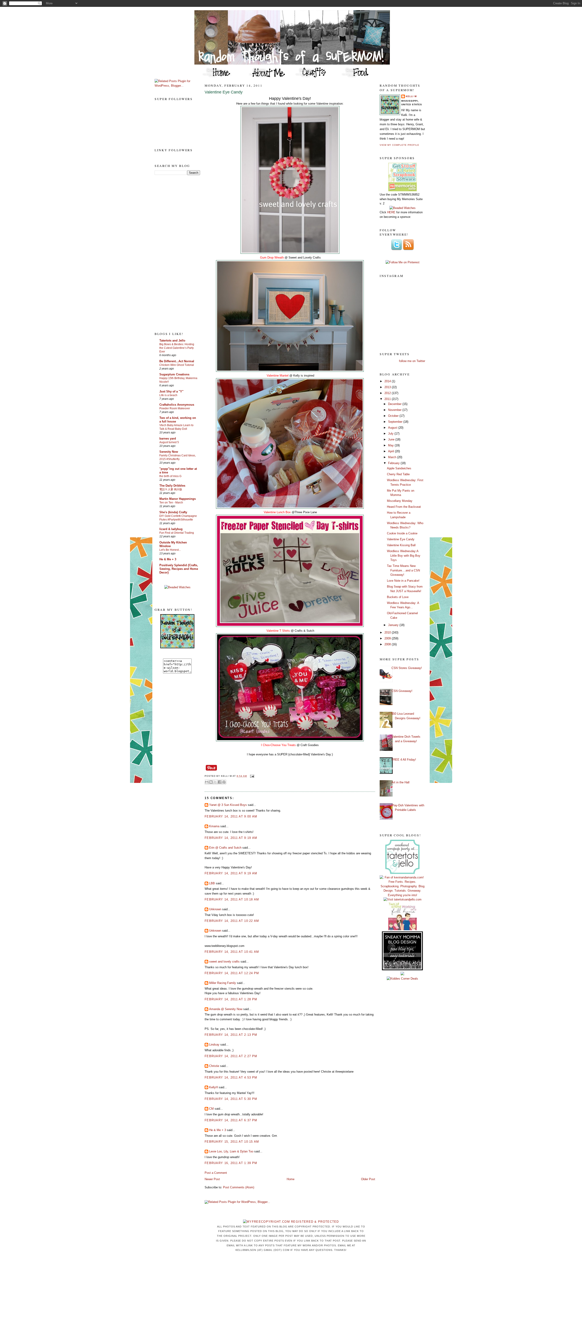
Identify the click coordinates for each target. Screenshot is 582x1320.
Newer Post (212, 1179)
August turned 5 (169, 442)
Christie (214, 1066)
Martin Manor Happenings (177, 498)
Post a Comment (216, 1172)
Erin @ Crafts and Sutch (225, 847)
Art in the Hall (400, 782)
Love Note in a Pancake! (403, 580)
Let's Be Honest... (170, 549)
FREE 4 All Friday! (403, 759)
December (395, 404)
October (393, 415)
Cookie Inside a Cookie (402, 533)
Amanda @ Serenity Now (225, 1009)
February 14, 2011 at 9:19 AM (231, 838)
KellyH (213, 1087)
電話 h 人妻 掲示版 (170, 489)
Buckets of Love (398, 597)
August (393, 427)
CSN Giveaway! (401, 691)
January (393, 625)
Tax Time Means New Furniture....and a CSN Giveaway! (403, 570)
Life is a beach (168, 395)
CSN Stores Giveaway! (406, 668)
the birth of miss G (170, 476)
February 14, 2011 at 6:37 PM (231, 1120)
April (391, 451)
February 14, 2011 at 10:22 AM (232, 921)
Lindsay (214, 1044)
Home (290, 1179)
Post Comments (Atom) (238, 1187)
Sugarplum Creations (174, 374)
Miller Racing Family (222, 983)
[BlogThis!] (211, 782)
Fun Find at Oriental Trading (176, 532)
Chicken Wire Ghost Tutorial (176, 365)
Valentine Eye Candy (224, 92)
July (391, 433)
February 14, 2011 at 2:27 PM (231, 1056)
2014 (388, 381)
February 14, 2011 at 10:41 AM (232, 951)
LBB (212, 883)
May (391, 445)
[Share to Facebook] (219, 782)
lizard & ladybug (171, 529)
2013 (388, 387)
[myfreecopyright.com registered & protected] (291, 1221)
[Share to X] (215, 782)
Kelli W (411, 96)
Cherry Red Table (398, 474)
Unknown (215, 909)
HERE (391, 212)
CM (211, 1108)
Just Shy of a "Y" (171, 391)
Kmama (214, 826)
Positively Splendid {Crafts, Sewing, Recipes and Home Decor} (178, 568)
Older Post (368, 1179)
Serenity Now (168, 451)
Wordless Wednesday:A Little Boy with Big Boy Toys (403, 555)
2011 (388, 399)
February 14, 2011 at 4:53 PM (231, 1077)
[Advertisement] (173, 253)
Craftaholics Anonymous (176, 404)
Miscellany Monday (399, 501)
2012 (388, 393)
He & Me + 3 (167, 559)
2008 (388, 644)
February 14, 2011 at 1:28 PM (231, 999)
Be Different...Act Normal (176, 361)
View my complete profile (399, 145)
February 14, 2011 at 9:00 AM (231, 816)
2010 (388, 632)
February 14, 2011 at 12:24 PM (232, 973)
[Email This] (206, 782)
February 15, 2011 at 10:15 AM (232, 1141)
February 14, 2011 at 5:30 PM (231, 1099)
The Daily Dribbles (172, 485)
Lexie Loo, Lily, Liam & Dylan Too (231, 1151)
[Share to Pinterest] (224, 782)
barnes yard (167, 438)
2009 (388, 638)
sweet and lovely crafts (224, 961)
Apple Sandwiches (399, 468)
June (391, 439)
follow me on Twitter (412, 361)
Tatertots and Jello (172, 340)
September (395, 421)
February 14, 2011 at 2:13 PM (231, 1034)
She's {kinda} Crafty (173, 512)
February (394, 463)
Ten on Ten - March (171, 502)
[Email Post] (251, 776)
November (395, 410)
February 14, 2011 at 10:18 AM (232, 899)
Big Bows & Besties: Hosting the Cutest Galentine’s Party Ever (176, 348)
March (392, 457)
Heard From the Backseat (404, 506)
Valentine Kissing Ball (401, 545)
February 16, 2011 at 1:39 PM (231, 1163)
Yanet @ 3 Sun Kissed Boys (228, 805)
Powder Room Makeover (174, 408)
